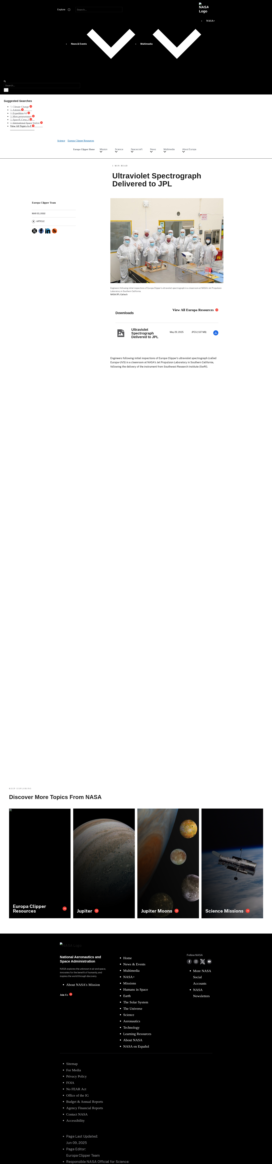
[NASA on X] (202, 961)
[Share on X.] (34, 230)
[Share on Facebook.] (41, 230)
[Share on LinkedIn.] (47, 230)
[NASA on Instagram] (195, 961)
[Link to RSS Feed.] (54, 230)
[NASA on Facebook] (189, 961)
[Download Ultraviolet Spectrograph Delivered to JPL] (215, 334)
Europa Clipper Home (84, 149)
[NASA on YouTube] (209, 961)
